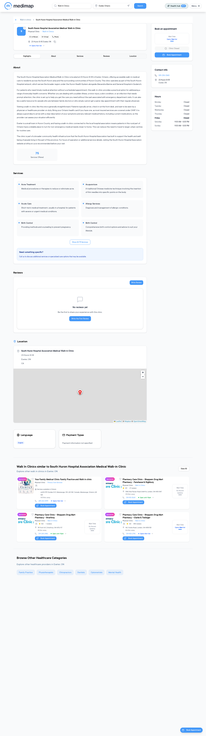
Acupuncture (91, 184)
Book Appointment (174, 55)
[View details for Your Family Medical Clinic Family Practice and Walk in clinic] (59, 493)
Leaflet (118, 421)
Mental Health (114, 572)
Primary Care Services (55, 482)
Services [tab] (80, 56)
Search (140, 6)
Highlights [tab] (27, 56)
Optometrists (96, 572)
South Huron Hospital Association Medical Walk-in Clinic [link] (58, 20)
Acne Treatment (28, 184)
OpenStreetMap (139, 421)
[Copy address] (54, 41)
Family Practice (26, 572)
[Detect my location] (128, 5)
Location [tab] (132, 56)
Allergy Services (93, 203)
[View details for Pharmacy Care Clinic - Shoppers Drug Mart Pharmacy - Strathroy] (59, 527)
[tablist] (80, 56)
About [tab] (53, 56)
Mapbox (128, 421)
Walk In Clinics (48, 31)
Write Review (136, 282)
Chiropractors (65, 572)
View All (184, 468)
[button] (80, 392)
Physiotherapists (46, 572)
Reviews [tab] (106, 56)
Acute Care (26, 203)
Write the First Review (80, 318)
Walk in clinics (25, 20)
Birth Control (27, 223)
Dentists (81, 572)
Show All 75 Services (80, 242)
